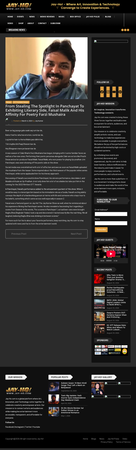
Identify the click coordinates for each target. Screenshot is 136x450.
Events (20, 16)
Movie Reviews (47, 16)
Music (62, 16)
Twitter (28, 427)
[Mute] (120, 260)
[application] (111, 253)
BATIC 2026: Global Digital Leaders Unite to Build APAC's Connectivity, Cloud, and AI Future (116, 304)
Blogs (108, 16)
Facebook (9, 427)
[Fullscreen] (124, 260)
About (30, 23)
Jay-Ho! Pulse (93, 16)
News (32, 16)
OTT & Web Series (21, 102)
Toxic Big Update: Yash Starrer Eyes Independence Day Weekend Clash (73, 397)
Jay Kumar (39, 121)
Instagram (19, 427)
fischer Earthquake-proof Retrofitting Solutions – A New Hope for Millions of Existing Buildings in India (116, 293)
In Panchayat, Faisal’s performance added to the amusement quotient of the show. (40, 189)
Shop (21, 23)
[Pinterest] (120, 92)
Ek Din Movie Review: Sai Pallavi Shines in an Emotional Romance (72, 410)
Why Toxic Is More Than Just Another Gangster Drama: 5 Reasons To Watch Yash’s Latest (115, 279)
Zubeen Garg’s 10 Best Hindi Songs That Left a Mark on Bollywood (74, 385)
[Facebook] (102, 92)
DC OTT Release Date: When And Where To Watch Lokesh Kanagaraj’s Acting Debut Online (116, 329)
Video (10, 23)
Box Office (75, 16)
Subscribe (55, 23)
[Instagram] (108, 92)
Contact (42, 23)
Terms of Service (123, 442)
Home (10, 16)
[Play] (97, 260)
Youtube (36, 427)
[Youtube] (114, 92)
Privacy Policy (106, 442)
